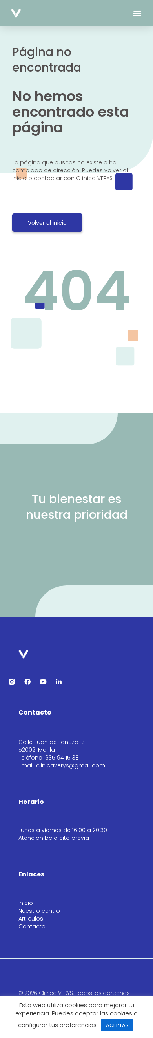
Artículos (30, 918)
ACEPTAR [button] (117, 1025)
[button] (137, 13)
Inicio (25, 903)
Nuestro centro (39, 911)
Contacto (32, 926)
